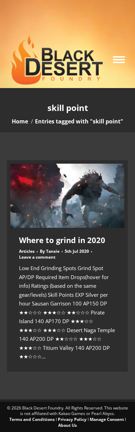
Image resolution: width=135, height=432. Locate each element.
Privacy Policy (72, 419)
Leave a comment (37, 257)
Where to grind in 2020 (62, 240)
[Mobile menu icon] (119, 59)
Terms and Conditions (32, 419)
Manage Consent (107, 419)
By (50, 251)
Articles (27, 251)
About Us (67, 425)
